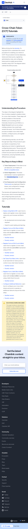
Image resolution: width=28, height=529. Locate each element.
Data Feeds (5, 396)
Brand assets (5, 468)
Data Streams (6, 399)
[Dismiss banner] (25, 7)
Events (4, 441)
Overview (4, 420)
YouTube (6, 498)
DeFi (3, 423)
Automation (5, 405)
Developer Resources (8, 387)
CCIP (3, 411)
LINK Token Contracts (8, 393)
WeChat (6, 507)
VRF (3, 402)
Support (4, 483)
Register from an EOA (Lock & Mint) (13, 243)
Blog (3, 462)
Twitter (6, 495)
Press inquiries (6, 486)
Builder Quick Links (7, 390)
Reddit (6, 510)
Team (3, 465)
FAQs (3, 471)
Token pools (8, 184)
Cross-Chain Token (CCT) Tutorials (12, 29)
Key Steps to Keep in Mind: (12, 162)
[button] (14, 85)
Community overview (8, 438)
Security (4, 480)
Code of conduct (7, 447)
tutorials (17, 48)
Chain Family (6, 17)
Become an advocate (8, 444)
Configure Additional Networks (12, 284)
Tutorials (6, 206)
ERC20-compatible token (11, 170)
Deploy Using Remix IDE (10, 211)
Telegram (7, 504)
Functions (4, 408)
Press (3, 459)
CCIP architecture (17, 40)
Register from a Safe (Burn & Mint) (13, 271)
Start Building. (10, 8)
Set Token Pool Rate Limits (11, 258)
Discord (6, 501)
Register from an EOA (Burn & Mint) (13, 228)
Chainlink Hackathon (8, 435)
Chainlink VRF (6, 426)
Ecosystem (5, 456)
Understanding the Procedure (13, 108)
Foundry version (9, 240)
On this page (6, 526)
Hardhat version (9, 237)
